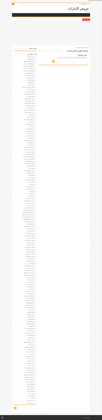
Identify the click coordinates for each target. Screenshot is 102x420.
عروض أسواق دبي (31, 82)
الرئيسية (85, 47)
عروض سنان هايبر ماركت (30, 270)
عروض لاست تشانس (30, 307)
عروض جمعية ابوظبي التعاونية (29, 212)
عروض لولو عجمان (31, 330)
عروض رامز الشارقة (31, 233)
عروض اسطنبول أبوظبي (30, 98)
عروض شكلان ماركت (30, 286)
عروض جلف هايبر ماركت (30, 207)
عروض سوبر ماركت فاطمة (29, 275)
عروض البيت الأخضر (31, 117)
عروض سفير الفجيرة (30, 261)
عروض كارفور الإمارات (30, 302)
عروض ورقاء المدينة (31, 391)
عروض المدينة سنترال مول (29, 149)
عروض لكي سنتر (31, 309)
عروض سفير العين (31, 258)
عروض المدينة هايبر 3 (30, 154)
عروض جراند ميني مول (30, 198)
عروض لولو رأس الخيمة (30, 328)
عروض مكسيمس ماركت (30, 347)
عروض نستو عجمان (31, 370)
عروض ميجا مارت (31, 349)
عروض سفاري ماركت (30, 249)
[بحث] (13, 4)
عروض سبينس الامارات (30, 247)
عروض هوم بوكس (31, 386)
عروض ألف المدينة (31, 84)
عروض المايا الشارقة (30, 131)
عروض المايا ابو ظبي (30, 128)
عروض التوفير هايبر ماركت (29, 119)
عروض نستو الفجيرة (31, 363)
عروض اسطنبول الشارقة (30, 103)
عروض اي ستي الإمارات (30, 163)
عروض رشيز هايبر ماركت (30, 240)
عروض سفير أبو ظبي (30, 251)
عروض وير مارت (31, 393)
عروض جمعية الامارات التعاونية (28, 214)
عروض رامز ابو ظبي (31, 228)
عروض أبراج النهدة (31, 80)
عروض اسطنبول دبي (30, 107)
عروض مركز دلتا (31, 344)
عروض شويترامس (31, 289)
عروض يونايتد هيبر (31, 395)
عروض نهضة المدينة (31, 372)
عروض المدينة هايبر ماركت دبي (28, 156)
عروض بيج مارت (31, 184)
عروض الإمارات (32, 114)
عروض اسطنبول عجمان (30, 112)
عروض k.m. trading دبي (30, 73)
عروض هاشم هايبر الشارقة (29, 374)
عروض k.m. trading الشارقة (29, 66)
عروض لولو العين (31, 319)
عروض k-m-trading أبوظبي (29, 61)
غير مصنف (33, 398)
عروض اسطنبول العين (30, 105)
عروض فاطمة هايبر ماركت (29, 295)
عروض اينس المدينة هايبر (29, 170)
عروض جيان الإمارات (30, 224)
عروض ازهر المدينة (31, 96)
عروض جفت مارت (31, 205)
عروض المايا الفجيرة (30, 135)
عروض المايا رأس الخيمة (30, 140)
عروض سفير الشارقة (30, 256)
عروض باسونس (31, 177)
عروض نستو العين (31, 358)
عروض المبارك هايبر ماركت (29, 147)
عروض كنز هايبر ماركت (30, 305)
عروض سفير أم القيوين (30, 254)
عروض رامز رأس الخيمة (30, 235)
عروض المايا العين (31, 133)
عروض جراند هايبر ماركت (29, 200)
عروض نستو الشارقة (30, 356)
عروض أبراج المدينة (31, 77)
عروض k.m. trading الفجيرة (29, 70)
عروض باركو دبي (31, 175)
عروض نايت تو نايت (31, 351)
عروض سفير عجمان (31, 268)
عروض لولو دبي (31, 326)
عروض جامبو (32, 191)
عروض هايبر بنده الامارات (29, 379)
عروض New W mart (31, 75)
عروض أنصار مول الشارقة (29, 94)
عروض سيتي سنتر (31, 282)
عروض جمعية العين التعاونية (29, 219)
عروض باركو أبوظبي (31, 172)
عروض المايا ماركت (31, 145)
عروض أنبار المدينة (31, 89)
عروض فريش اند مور (30, 298)
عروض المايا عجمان (31, 142)
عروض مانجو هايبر (31, 337)
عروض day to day (31, 59)
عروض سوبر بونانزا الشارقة (29, 272)
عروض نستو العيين (31, 360)
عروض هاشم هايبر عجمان (29, 377)
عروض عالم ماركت (31, 293)
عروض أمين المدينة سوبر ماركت (28, 87)
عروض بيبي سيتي (31, 182)
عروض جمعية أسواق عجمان (29, 210)
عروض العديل (32, 126)
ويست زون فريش (31, 402)
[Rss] (22, 4)
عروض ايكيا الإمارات (31, 166)
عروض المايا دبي (31, 138)
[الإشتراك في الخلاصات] (39, 50)
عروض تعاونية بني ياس (30, 189)
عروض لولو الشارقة (31, 316)
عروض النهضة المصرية (30, 161)
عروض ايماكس (32, 168)
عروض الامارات (78, 8)
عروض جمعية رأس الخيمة (29, 221)
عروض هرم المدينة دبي (30, 381)
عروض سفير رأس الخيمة (30, 265)
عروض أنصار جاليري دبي (30, 91)
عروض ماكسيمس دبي (30, 335)
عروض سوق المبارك (30, 277)
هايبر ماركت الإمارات (30, 400)
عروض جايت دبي (31, 196)
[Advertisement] (51, 33)
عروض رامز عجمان (31, 237)
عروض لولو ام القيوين (30, 323)
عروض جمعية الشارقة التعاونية (28, 217)
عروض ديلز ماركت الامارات (29, 226)
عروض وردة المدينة (31, 388)
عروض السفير (32, 121)
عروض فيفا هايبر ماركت (30, 300)
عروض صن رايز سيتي (30, 291)
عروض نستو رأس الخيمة (30, 367)
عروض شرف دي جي (30, 284)
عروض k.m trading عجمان (29, 63)
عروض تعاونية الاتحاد (31, 186)
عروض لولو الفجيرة (31, 321)
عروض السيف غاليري (30, 124)
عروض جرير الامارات (30, 203)
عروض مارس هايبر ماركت (29, 333)
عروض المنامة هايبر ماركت (29, 159)
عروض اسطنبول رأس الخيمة (29, 110)
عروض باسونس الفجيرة (30, 179)
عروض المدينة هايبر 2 (30, 152)
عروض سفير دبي (31, 263)
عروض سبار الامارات (30, 244)
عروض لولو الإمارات (31, 314)
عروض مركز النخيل (31, 340)
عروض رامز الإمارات (31, 230)
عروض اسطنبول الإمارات (30, 101)
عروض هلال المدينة (31, 384)
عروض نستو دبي (31, 365)
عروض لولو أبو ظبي (31, 312)
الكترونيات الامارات (31, 56)
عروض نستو (32, 353)
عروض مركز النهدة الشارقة (29, 342)
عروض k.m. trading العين (29, 68)
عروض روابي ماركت (31, 242)
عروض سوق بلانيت (31, 279)
